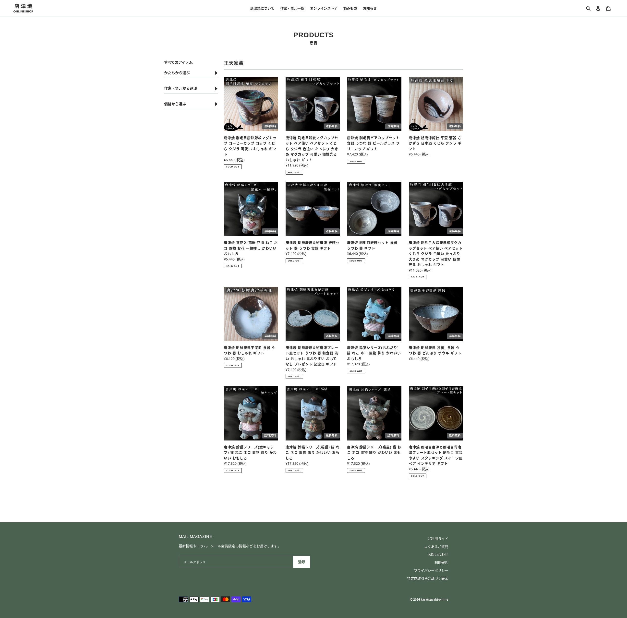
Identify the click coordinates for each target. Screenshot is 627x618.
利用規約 (441, 562)
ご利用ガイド (438, 538)
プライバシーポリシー (431, 570)
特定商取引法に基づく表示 (427, 578)
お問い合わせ (438, 554)
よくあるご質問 (436, 546)
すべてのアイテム (178, 62)
